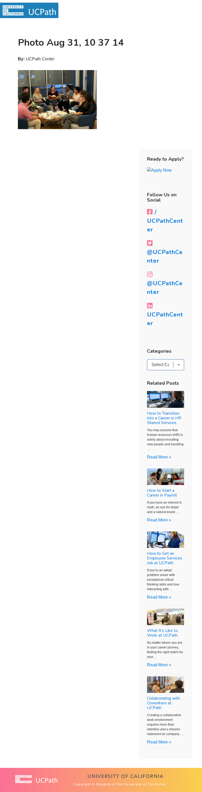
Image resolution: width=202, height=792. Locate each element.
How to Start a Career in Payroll (162, 493)
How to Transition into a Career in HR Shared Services (164, 418)
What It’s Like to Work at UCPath (162, 633)
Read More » (159, 457)
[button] (188, 11)
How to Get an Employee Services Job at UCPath (164, 558)
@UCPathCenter (165, 256)
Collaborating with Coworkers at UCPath (163, 703)
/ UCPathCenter (165, 221)
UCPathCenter (165, 319)
